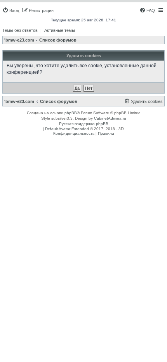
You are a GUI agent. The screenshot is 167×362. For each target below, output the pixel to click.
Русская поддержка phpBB (83, 124)
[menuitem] (10, 10)
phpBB (70, 113)
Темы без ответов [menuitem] (20, 30)
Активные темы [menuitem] (59, 30)
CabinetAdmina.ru (110, 118)
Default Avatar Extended (67, 129)
